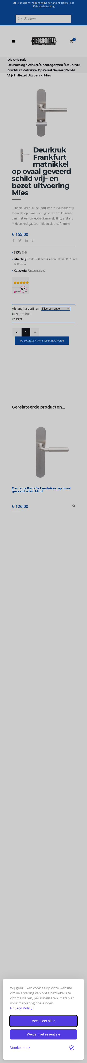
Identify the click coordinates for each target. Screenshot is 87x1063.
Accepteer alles (43, 1021)
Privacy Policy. (21, 1008)
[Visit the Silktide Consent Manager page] (72, 1048)
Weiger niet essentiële (43, 1034)
